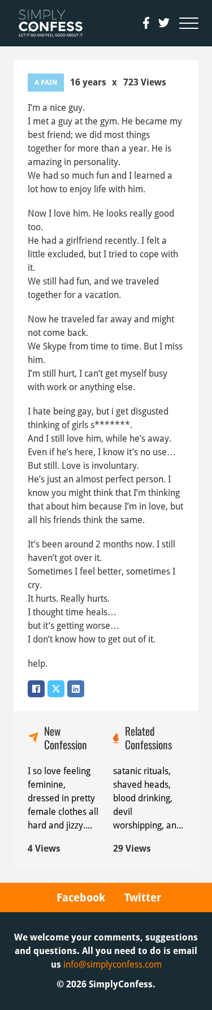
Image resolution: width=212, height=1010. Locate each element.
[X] (55, 688)
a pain (45, 83)
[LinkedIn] (75, 688)
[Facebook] (36, 688)
